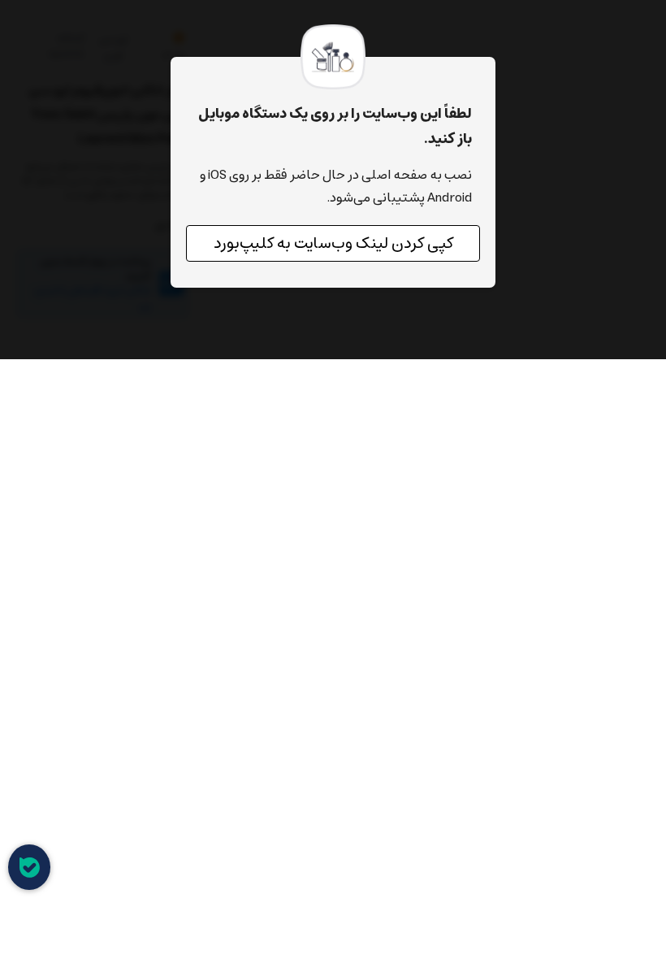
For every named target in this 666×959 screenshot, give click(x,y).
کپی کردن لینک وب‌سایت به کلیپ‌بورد (333, 243)
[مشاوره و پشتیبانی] (29, 867)
